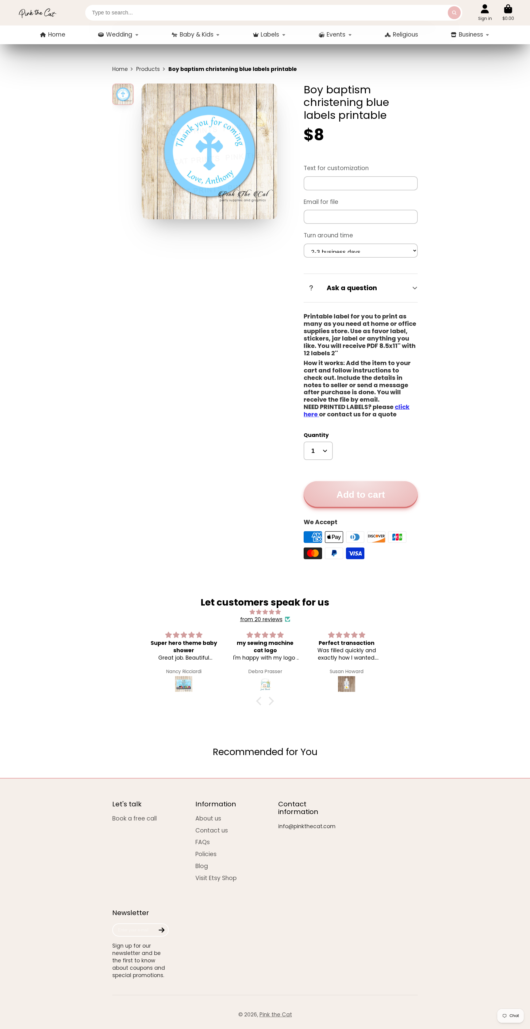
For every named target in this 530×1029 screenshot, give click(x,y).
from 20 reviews (261, 619)
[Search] (454, 12)
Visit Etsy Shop (216, 878)
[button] (260, 701)
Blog (201, 866)
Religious (405, 34)
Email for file (321, 202)
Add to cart (360, 494)
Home (56, 34)
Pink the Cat (275, 1014)
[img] (265, 612)
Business (471, 34)
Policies (206, 854)
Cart (508, 12)
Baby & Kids (196, 34)
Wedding (119, 34)
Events (336, 34)
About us (208, 819)
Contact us (211, 831)
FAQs (202, 842)
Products (148, 69)
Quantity (316, 435)
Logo (37, 12)
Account (485, 12)
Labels (270, 34)
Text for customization (336, 168)
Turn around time (328, 235)
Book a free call (134, 819)
